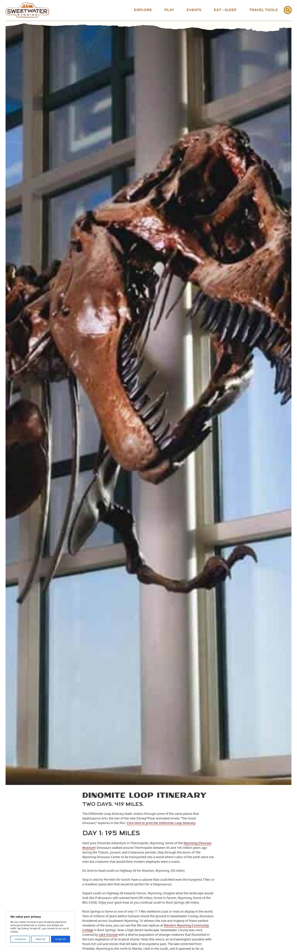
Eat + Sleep (225, 10)
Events (194, 10)
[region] (40, 928)
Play (169, 10)
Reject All (40, 939)
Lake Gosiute (108, 935)
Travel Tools (263, 10)
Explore (143, 10)
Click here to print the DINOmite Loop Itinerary (161, 823)
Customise (20, 939)
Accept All (60, 939)
